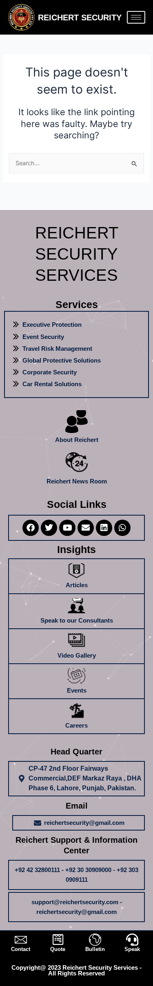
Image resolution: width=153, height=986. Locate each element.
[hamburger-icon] (136, 17)
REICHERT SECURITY (80, 17)
